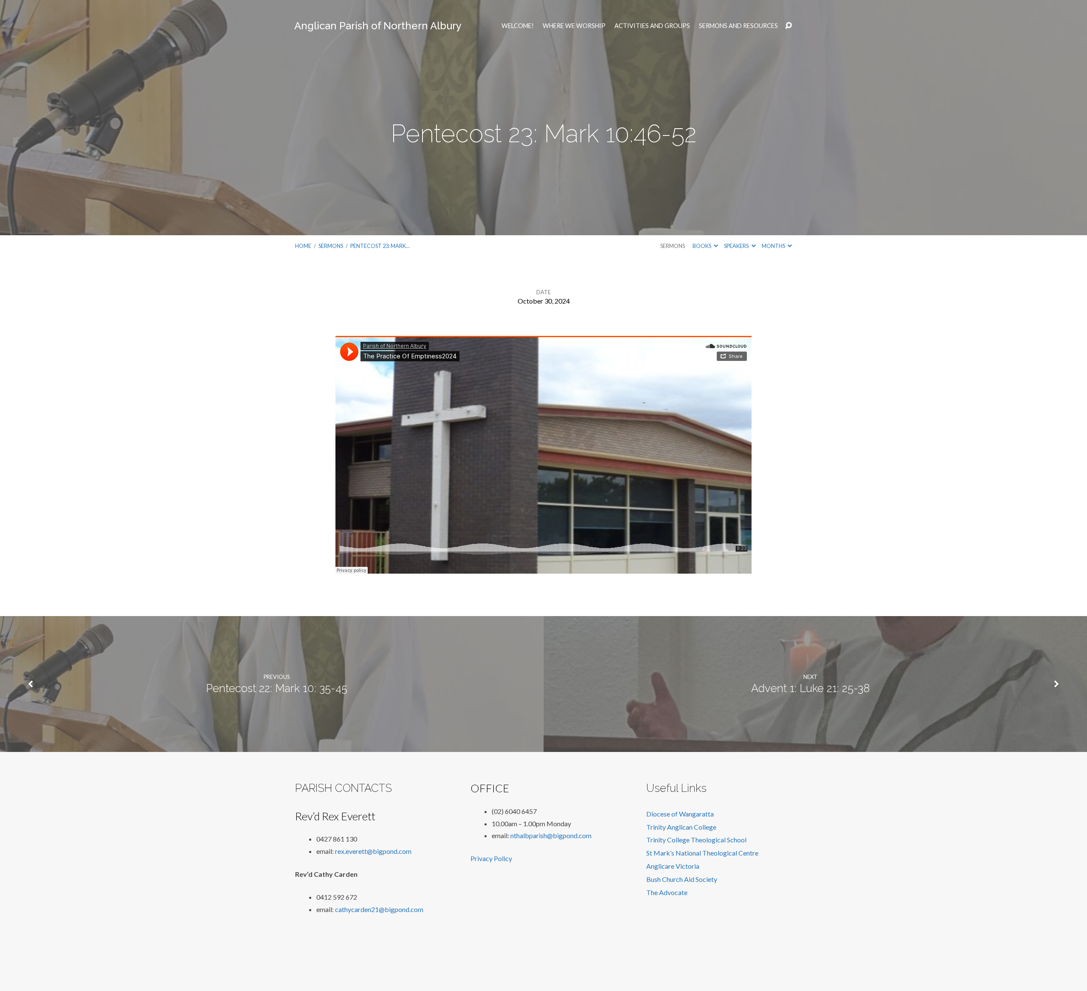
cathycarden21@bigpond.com (379, 909)
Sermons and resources (738, 26)
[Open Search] (788, 26)
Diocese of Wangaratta (680, 814)
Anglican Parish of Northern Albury (378, 26)
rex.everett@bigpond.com (373, 851)
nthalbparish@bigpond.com (550, 835)
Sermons (330, 245)
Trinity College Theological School (696, 840)
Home (303, 245)
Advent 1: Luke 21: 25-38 (810, 688)
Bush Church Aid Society (681, 879)
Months (774, 245)
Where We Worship (574, 26)
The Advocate (666, 892)
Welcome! (517, 26)
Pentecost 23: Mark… (380, 245)
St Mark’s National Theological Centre (702, 853)
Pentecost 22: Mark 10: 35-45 (276, 688)
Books (702, 245)
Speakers (736, 245)
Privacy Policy (491, 858)
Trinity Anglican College (681, 827)
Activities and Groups (652, 26)
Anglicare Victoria (672, 866)
